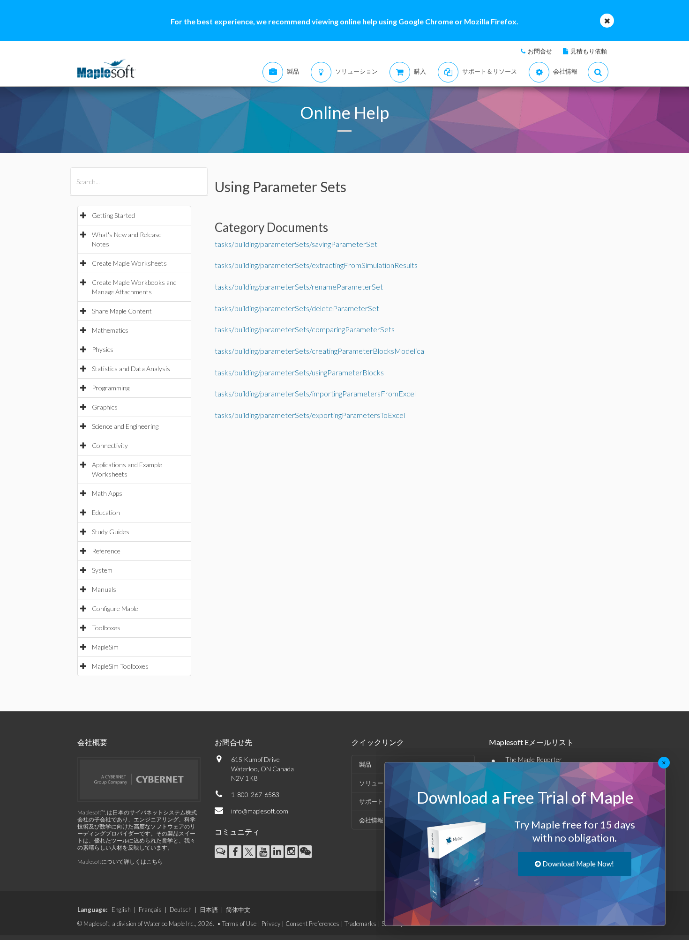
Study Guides (110, 532)
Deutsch (181, 909)
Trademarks (360, 923)
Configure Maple (115, 608)
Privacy (271, 923)
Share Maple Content (122, 311)
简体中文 (238, 909)
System (102, 570)
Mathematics (110, 330)
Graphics (105, 407)
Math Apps (107, 493)
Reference (106, 551)
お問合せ (540, 51)
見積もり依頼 (588, 51)
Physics (102, 349)
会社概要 (92, 742)
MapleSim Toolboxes (120, 666)
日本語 (209, 909)
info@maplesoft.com (259, 811)
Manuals (104, 589)
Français (150, 909)
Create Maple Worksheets (129, 263)
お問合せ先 (233, 742)
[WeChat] (305, 851)
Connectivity (110, 445)
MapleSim (105, 647)
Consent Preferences (312, 923)
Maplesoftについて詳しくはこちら (120, 861)
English (121, 909)
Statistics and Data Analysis (131, 369)
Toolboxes (106, 628)
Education (106, 512)
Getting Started (113, 215)
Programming (110, 388)
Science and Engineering (125, 426)
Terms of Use (239, 923)
